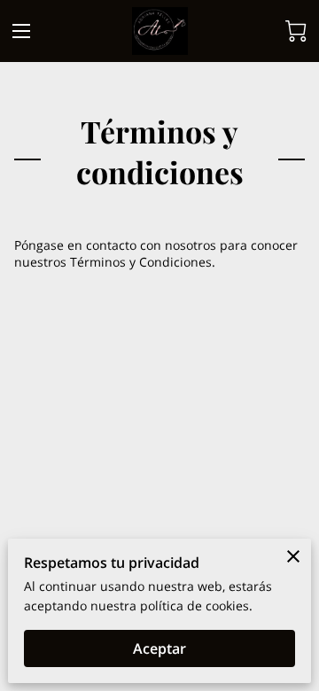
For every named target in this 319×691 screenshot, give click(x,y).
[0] (296, 31)
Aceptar (159, 648)
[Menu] (21, 31)
